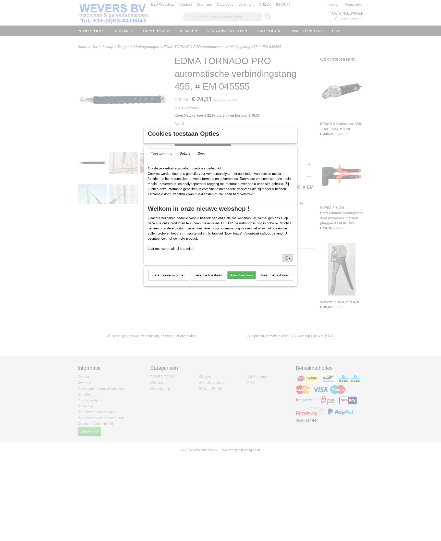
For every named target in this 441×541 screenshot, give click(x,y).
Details (185, 153)
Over (201, 153)
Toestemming (162, 153)
